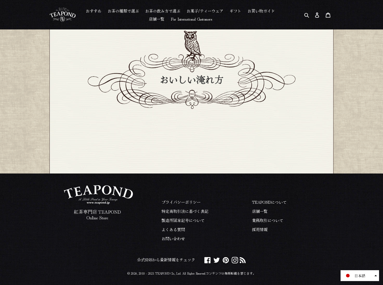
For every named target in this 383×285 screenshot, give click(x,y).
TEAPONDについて (269, 202)
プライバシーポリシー (181, 202)
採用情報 (260, 229)
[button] (360, 275)
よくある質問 (173, 229)
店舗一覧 (260, 211)
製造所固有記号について (183, 220)
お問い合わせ (173, 238)
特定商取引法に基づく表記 (185, 211)
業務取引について (267, 220)
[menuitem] (93, 11)
